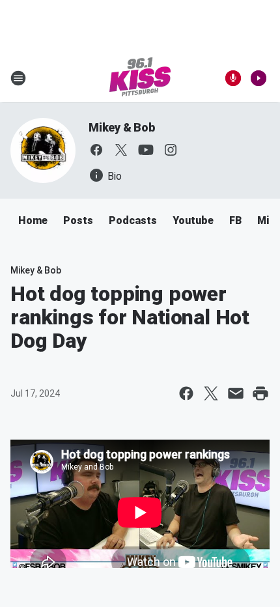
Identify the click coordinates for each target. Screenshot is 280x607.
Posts (78, 220)
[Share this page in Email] (236, 393)
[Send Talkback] (233, 78)
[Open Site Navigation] (18, 78)
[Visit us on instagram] (170, 150)
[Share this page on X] (211, 393)
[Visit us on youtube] (146, 150)
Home (33, 220)
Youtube (193, 220)
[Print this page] (260, 393)
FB (235, 220)
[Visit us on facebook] (96, 150)
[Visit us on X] (121, 150)
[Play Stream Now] (258, 78)
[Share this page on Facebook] (186, 393)
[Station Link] (140, 78)
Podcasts (133, 220)
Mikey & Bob (122, 127)
